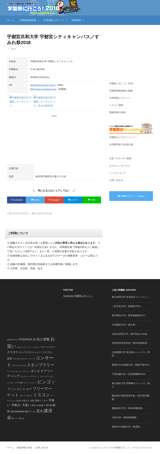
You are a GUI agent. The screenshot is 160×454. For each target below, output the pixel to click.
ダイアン (26, 371)
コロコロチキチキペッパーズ (24, 359)
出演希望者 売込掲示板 (121, 144)
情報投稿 (76, 20)
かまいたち (21, 347)
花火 (39, 411)
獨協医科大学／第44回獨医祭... (128, 408)
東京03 (35, 405)
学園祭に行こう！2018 (121, 83)
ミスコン (41, 394)
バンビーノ (32, 383)
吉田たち (26, 401)
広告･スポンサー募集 (120, 158)
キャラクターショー (30, 352)
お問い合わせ (116, 180)
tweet (36, 200)
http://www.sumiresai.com (43, 89)
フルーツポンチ (25, 395)
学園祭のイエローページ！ (123, 137)
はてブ (74, 200)
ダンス (35, 371)
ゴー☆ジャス (19, 365)
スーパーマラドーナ (14, 371)
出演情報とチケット (53, 20)
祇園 (12, 411)
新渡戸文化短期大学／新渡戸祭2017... (131, 364)
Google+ (55, 200)
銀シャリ (15, 418)
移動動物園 (19, 411)
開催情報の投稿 (117, 112)
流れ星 (49, 405)
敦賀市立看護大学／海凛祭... (127, 426)
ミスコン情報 (116, 105)
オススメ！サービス (119, 165)
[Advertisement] (54, 139)
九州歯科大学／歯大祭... (124, 324)
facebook (17, 200)
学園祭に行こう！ (123, 447)
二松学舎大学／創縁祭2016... (127, 306)
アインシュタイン (33, 347)
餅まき (22, 418)
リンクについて (117, 173)
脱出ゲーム (30, 411)
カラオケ (12, 352)
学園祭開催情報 (28, 20)
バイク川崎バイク (21, 383)
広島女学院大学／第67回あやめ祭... (130, 334)
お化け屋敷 (41, 339)
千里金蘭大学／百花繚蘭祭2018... (129, 374)
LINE (92, 200)
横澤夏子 (41, 405)
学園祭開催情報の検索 (121, 90)
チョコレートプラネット (29, 376)
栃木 (13, 48)
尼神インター (41, 400)
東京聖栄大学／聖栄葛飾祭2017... (129, 315)
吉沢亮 (18, 401)
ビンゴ (44, 381)
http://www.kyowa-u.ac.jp (42, 85)
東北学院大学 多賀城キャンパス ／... (131, 297)
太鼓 (32, 401)
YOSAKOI (25, 339)
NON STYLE (12, 340)
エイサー (51, 347)
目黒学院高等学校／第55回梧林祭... (130, 343)
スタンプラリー (40, 365)
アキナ (43, 347)
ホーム (10, 20)
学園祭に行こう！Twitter (132, 196)
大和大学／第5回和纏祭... (125, 417)
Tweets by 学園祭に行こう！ (78, 295)
